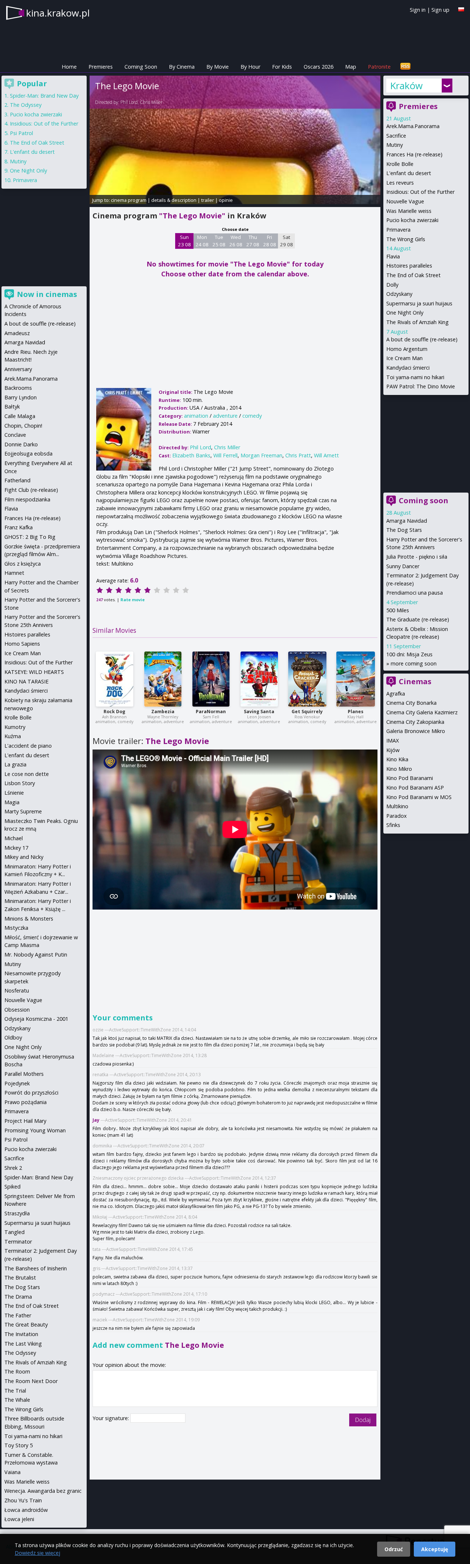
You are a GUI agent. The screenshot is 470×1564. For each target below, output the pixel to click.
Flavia (393, 256)
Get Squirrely (307, 711)
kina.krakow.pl (58, 12)
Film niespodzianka (27, 499)
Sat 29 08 (286, 241)
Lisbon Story (19, 783)
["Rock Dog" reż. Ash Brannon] (114, 679)
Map (350, 66)
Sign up (440, 9)
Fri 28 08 (269, 241)
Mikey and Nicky (23, 856)
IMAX (392, 740)
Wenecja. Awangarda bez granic (43, 1490)
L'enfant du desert (408, 173)
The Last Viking (23, 1343)
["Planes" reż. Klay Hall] (355, 679)
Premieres (100, 66)
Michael (13, 838)
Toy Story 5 (18, 1445)
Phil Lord (129, 102)
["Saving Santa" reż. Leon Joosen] (259, 679)
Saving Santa (259, 711)
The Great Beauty (26, 1324)
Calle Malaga (19, 416)
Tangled (14, 1232)
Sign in (418, 9)
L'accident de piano (28, 745)
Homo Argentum (406, 348)
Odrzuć (393, 1549)
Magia (11, 802)
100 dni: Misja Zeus (409, 654)
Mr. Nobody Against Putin (35, 954)
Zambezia (162, 711)
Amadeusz (17, 333)
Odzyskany (399, 293)
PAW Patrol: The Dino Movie (420, 386)
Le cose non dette (26, 773)
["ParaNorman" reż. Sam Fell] (210, 679)
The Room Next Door (31, 1381)
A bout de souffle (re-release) (422, 339)
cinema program (129, 200)
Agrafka (395, 693)
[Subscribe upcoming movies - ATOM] (405, 66)
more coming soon (414, 663)
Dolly (392, 284)
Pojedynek (17, 1083)
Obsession (17, 1009)
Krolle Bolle (399, 163)
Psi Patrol (21, 133)
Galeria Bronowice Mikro (415, 730)
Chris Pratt (298, 455)
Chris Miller (151, 102)
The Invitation (21, 1334)
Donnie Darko (21, 444)
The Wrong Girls (405, 239)
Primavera (398, 229)
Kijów (393, 750)
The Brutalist (20, 1277)
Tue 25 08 (219, 241)
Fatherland (17, 480)
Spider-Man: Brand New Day (44, 95)
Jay (96, 1120)
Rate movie (132, 599)
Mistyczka (16, 927)
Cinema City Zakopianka (415, 721)
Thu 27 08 (252, 241)
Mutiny (394, 144)
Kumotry (14, 726)
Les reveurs (400, 182)
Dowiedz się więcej (37, 1552)
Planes (356, 711)
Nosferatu (16, 990)
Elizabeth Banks (191, 455)
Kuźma (12, 736)
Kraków (406, 85)
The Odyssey (25, 104)
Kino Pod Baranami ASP (415, 787)
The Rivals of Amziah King (417, 322)
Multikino (397, 806)
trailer (207, 200)
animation (196, 415)
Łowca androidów (26, 1509)
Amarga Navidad (406, 520)
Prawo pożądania (25, 1102)
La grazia (15, 764)
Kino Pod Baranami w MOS (419, 797)
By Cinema (182, 66)
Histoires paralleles (409, 265)
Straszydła (17, 1213)
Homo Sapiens (22, 643)
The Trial (15, 1390)
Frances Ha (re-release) (414, 154)
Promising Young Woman (35, 1130)
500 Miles (397, 610)
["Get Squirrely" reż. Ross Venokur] (307, 679)
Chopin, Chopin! (23, 425)
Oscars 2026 (318, 66)
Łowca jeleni (19, 1519)
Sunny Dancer (402, 566)
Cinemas (415, 681)
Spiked (12, 1186)
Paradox (396, 815)
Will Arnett (326, 455)
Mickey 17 (16, 847)
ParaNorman (211, 711)
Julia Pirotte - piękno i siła (416, 556)
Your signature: (111, 1418)
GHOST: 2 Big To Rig (29, 536)
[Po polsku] (461, 9)
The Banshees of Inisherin (35, 1268)
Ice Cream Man (404, 358)
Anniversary (18, 369)
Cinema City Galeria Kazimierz (422, 712)
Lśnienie (14, 792)
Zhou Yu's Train (23, 1500)
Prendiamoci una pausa (414, 592)
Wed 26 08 (235, 241)
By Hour (250, 66)
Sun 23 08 (184, 241)
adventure (225, 415)
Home (69, 66)
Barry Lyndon (20, 397)
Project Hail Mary (25, 1120)
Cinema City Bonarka (411, 702)
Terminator (18, 1241)
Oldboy (13, 1037)
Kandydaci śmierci (408, 367)
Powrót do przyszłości (31, 1092)
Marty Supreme (23, 811)
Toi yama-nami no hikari (415, 377)
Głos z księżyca (22, 563)
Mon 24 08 (202, 241)
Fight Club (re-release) (31, 489)
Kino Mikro (399, 768)
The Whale (17, 1399)
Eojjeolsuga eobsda (28, 453)
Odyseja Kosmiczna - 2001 (36, 1018)
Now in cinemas (47, 294)
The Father (17, 1315)
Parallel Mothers (24, 1073)
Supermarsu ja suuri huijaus (419, 303)
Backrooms (18, 387)
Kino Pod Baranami (409, 777)
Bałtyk (12, 406)
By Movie (217, 66)
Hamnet (14, 572)
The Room (17, 1371)
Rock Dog (114, 711)
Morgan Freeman (261, 455)
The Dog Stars (404, 529)
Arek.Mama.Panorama (413, 126)
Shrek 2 (13, 1167)
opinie (226, 200)
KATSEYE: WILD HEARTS (34, 671)
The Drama (18, 1296)
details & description (173, 200)
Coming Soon (140, 66)
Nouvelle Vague (405, 201)
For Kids (282, 66)
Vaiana (12, 1472)
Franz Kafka (18, 527)
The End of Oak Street (413, 275)
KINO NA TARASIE (26, 681)
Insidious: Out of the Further (420, 191)
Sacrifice (396, 135)
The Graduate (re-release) (417, 619)
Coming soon (423, 500)
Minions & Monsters (28, 918)
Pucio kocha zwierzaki (412, 220)
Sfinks (393, 824)
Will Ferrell (225, 455)
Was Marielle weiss (408, 210)
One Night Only (404, 312)
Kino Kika (397, 759)
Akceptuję (434, 1549)
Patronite (379, 66)
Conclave (15, 434)
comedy (252, 415)
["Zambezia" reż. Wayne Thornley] (162, 679)
